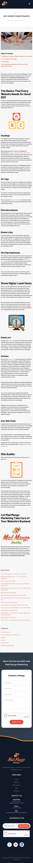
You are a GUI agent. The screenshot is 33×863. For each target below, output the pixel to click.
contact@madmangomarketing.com (16, 812)
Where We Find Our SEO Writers (9, 610)
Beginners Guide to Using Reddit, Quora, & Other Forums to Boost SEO (16, 589)
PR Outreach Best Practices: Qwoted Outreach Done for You (16, 598)
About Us (16, 782)
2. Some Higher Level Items (9, 59)
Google (10, 340)
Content (3, 640)
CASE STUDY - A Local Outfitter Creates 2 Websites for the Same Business (15, 613)
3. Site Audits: (5, 61)
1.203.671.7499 (16, 808)
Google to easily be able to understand (19, 153)
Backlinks (3, 637)
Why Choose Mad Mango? (7, 645)
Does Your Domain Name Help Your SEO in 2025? (13, 595)
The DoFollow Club (6, 632)
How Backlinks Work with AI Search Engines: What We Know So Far (15, 584)
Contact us (16, 791)
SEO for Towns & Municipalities (9, 602)
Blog (12, 20)
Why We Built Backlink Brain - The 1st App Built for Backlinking (14, 577)
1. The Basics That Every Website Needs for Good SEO (16, 56)
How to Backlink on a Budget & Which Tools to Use (14, 605)
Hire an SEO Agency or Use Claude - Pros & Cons (14, 574)
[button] (29, 3)
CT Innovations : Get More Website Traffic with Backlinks (16, 607)
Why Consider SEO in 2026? (8, 581)
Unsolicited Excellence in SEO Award (10, 635)
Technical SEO (4, 643)
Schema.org (11, 359)
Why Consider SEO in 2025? (8, 617)
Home (9, 20)
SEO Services (16, 785)
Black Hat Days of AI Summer (8, 592)
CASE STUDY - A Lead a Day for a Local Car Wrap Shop (15, 620)
